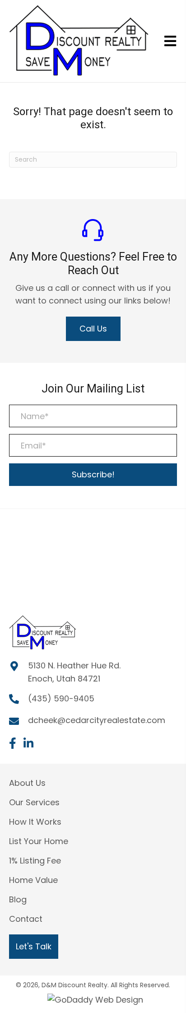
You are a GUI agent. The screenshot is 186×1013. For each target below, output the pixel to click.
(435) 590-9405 (61, 698)
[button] (93, 329)
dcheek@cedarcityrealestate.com (96, 720)
